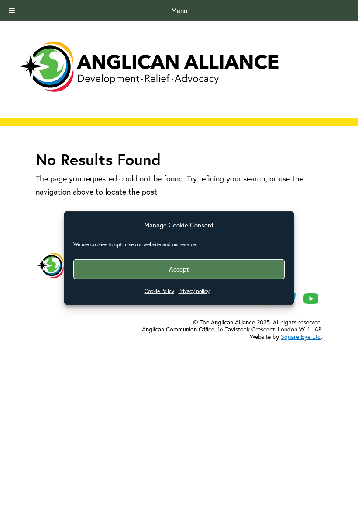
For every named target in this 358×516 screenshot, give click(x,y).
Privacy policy (194, 291)
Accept (179, 269)
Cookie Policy (159, 291)
